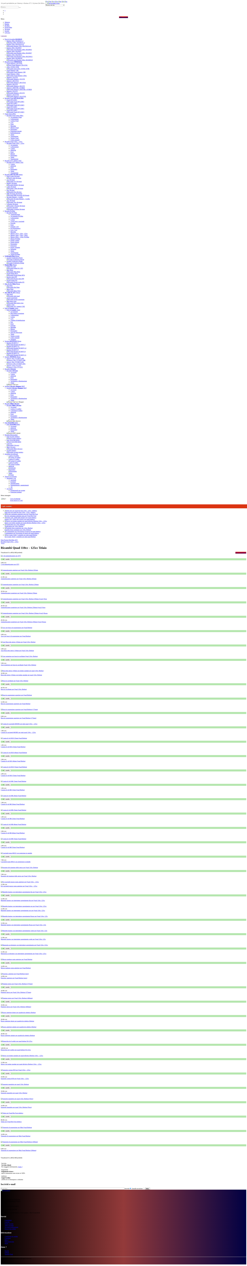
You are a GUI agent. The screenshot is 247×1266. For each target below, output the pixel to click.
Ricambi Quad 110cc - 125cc (13, 141)
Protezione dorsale (16, 131)
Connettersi (8, 1220)
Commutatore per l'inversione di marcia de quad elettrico (22, 533)
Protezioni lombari (16, 492)
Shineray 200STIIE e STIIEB (16, 88)
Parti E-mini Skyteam (13, 176)
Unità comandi (14, 140)
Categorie (4, 36)
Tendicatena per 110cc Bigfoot (14, 526)
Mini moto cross (11, 301)
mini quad (10, 294)
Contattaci (8, 1238)
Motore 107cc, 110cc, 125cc (19, 233)
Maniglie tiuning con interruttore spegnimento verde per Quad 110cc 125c (23, 939)
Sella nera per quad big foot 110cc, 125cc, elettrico (20, 512)
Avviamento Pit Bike (16, 216)
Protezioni (13, 246)
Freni (12, 124)
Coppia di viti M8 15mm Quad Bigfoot (13, 790)
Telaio (12, 134)
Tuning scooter (14, 336)
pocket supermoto (12, 298)
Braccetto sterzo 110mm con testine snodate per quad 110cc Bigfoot (21, 675)
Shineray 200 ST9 (12, 84)
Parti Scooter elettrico (13, 436)
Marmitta (13, 126)
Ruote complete (15, 247)
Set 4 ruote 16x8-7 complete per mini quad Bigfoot (20, 537)
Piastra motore (14, 242)
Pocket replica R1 (12, 280)
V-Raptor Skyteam (12, 204)
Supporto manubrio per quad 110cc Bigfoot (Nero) (16, 1107)
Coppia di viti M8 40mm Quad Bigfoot (13, 833)
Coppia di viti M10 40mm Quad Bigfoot (13, 761)
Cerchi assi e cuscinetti (17, 221)
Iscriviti (127, 1188)
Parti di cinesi (11, 308)
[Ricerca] (20, 7)
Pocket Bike (8, 27)
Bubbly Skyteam (12, 183)
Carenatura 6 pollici (16, 410)
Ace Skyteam (11, 180)
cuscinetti (13, 480)
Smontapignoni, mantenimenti (19, 485)
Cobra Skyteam (11, 187)
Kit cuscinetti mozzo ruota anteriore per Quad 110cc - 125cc (19, 886)
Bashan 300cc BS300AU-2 (15, 41)
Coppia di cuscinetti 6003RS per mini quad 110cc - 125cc (18, 732)
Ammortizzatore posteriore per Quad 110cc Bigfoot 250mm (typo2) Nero (23, 607)
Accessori (13, 372)
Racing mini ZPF (12, 277)
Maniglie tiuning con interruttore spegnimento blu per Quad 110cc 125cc (23, 900)
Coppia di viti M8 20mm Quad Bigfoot (13, 804)
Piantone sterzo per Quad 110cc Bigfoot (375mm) (16, 992)
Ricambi (10, 369)
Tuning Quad (14, 138)
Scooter (7, 31)
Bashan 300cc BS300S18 (14, 58)
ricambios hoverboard (11, 454)
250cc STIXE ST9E (13, 67)
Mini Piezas (12, 292)
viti (11, 487)
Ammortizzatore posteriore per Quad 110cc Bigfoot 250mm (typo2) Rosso (23, 622)
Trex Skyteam (11, 200)
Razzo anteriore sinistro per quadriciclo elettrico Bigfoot (18, 1035)
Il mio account (9, 1224)
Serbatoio (13, 249)
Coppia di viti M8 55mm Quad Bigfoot (13, 847)
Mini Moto (10, 270)
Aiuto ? (20, 1167)
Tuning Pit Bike (15, 254)
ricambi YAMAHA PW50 (14, 258)
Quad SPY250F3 (12, 103)
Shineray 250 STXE (13, 95)
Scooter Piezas (13, 341)
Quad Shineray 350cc (13, 74)
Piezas (12, 256)
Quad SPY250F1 (12, 100)
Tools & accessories (11, 476)
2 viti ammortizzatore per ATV (10, 564)
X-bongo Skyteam (12, 207)
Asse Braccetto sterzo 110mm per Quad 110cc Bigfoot (17, 650)
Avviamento (14, 145)
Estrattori (13, 482)
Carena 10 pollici (13, 456)
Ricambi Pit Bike (10, 211)
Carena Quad (14, 121)
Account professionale (11, 1227)
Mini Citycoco (11, 447)
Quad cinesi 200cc (10, 114)
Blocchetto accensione (17, 313)
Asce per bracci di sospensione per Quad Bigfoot (16, 636)
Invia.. (147, 1188)
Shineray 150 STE (12, 77)
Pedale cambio (14, 240)
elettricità (13, 150)
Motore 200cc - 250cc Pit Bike (19, 237)
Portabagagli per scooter (17, 490)
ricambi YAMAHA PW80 (14, 261)
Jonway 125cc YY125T (14, 365)
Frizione (12, 325)
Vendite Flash (9, 1254)
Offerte (7, 1252)
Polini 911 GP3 (11, 266)
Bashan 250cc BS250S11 (14, 55)
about (6, 1243)
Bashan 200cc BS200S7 (14, 51)
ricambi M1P (15, 386)
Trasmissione (14, 136)
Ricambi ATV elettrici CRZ (13, 161)
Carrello (7, 1222)
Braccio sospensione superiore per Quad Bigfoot (15, 704)
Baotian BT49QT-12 (13, 346)
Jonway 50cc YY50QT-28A (15, 362)
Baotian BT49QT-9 (13, 350)
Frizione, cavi (14, 226)
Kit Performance (15, 228)
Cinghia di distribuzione (17, 320)
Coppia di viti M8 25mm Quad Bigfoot (13, 818)
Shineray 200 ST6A (13, 81)
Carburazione (14, 119)
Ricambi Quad (13, 62)
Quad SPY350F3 (12, 110)
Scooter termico (11, 450)
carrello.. (7, 559)
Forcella (12, 223)
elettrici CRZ (10, 305)
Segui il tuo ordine (10, 1229)
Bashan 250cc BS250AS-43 (15, 44)
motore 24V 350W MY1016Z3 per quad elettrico (20, 519)
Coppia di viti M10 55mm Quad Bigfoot (13, 775)
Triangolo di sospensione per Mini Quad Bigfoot (15, 1136)
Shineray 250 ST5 (12, 91)
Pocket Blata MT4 (12, 273)
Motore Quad (14, 128)
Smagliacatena (14, 483)
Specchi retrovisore (16, 332)
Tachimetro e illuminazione (18, 381)
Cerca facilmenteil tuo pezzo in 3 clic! (16, 499)
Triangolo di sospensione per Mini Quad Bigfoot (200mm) (18, 1150)
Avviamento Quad (16, 117)
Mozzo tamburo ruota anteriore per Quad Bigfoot (16, 968)
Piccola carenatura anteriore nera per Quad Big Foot (20, 516)
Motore (12, 154)
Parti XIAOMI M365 (13, 440)
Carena (12, 148)
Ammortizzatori (15, 214)
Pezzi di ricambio (13, 39)
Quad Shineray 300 (12, 70)
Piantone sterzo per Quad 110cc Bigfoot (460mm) (16, 1007)
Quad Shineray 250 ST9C (14, 63)
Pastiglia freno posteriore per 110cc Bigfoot (18, 530)
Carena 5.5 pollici (15, 409)
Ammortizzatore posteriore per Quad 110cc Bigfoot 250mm (19, 593)
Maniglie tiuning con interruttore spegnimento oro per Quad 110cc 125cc (23, 910)
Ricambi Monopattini (11, 435)
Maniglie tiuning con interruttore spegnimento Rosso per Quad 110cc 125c (23, 925)
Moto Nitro (10, 289)
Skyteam (7, 29)
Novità (7, 1251)
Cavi (11, 122)
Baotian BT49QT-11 (13, 353)
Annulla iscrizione (137, 1188)
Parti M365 (11, 423)
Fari (11, 322)
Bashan (7, 24)
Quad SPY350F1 (12, 107)
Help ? (7, 1240)
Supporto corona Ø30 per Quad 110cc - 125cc (15, 1078)
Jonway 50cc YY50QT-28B (15, 358)
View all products (240, 552)
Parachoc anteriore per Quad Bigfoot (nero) (14, 978)
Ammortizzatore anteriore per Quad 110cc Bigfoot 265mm (18, 579)
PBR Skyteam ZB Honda (14, 193)
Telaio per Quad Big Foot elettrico (11, 1122)
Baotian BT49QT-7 (13, 343)
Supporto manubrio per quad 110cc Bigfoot (14, 1093)
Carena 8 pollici (13, 462)
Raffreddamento (15, 133)
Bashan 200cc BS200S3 (14, 48)
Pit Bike (7, 26)
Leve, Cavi (13, 230)
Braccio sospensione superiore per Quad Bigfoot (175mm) (18, 718)
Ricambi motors (14, 174)
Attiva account (123, 17)
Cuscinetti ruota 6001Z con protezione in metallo (15, 862)
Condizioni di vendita (11, 1236)
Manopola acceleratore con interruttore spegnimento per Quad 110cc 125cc (23, 953)
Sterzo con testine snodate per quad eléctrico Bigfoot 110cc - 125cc (25, 523)
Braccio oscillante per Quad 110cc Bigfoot (14, 689)
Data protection (9, 1241)
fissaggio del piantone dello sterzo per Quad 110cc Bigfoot (18, 876)
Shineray (7, 22)
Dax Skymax (11, 190)
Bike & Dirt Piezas (12, 284)
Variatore (13, 339)
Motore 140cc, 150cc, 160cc (19, 235)
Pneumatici (13, 129)
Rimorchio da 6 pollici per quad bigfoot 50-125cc (16, 1050)
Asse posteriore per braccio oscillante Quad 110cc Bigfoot (18, 665)
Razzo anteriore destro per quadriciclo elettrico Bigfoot (17, 1021)
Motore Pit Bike (15, 239)
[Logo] (53, 3)
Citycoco (7, 32)
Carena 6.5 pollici (13, 459)
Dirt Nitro (10, 285)
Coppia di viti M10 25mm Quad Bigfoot (13, 747)
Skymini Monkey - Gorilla (15, 197)
